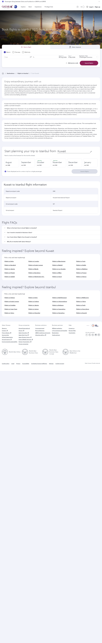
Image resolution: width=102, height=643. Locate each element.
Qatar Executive (23, 332)
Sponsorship (5, 335)
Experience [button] (38, 6)
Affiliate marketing (57, 328)
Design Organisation (24, 341)
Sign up (97, 7)
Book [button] (30, 6)
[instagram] (99, 334)
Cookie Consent (59, 363)
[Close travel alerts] (99, 1)
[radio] (11, 162)
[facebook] (86, 334)
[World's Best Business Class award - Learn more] (25, 352)
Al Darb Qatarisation (7, 337)
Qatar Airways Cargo (24, 337)
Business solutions (41, 325)
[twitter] (89, 334)
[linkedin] (92, 334)
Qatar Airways (6, 325)
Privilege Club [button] (49, 6)
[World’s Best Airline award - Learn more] (5, 352)
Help (70, 325)
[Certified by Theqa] (92, 326)
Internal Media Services (25, 339)
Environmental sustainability (9, 341)
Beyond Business (39, 330)
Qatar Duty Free (23, 335)
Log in (91, 7)
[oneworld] (15, 7)
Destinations (10, 73)
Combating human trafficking (39, 363)
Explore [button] (23, 6)
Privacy (18, 363)
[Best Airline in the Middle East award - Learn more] (66, 352)
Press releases (6, 332)
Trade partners (56, 335)
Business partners (57, 325)
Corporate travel (39, 328)
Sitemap (51, 363)
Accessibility (25, 363)
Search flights (84, 171)
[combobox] (73, 151)
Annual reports (6, 339)
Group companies (24, 325)
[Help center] (77, 7)
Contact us (71, 328)
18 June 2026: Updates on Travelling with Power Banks (21, 1)
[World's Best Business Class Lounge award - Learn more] (45, 352)
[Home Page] (3, 73)
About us (4, 328)
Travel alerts (72, 332)
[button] (52, 228)
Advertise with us (39, 335)
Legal (12, 363)
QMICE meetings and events (42, 332)
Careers (4, 330)
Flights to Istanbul (22, 73)
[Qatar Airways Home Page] (7, 7)
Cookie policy (5, 363)
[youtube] (96, 334)
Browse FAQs (72, 330)
